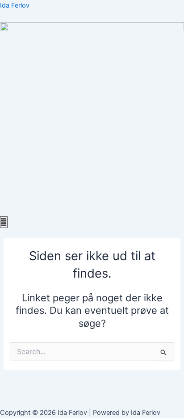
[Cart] (4, 222)
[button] (92, 211)
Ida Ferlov (14, 5)
